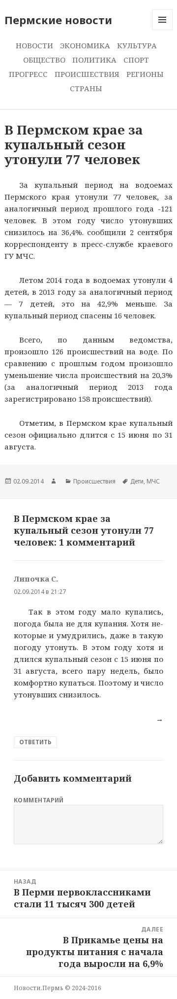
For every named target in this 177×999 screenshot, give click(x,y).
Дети (137, 481)
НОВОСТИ (34, 45)
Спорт (136, 60)
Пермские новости (58, 19)
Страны (86, 88)
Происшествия (87, 74)
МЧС (153, 481)
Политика (94, 60)
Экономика (85, 45)
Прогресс (28, 74)
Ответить (35, 742)
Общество (44, 60)
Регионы (145, 74)
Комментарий (39, 800)
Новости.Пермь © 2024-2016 (57, 988)
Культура (137, 45)
